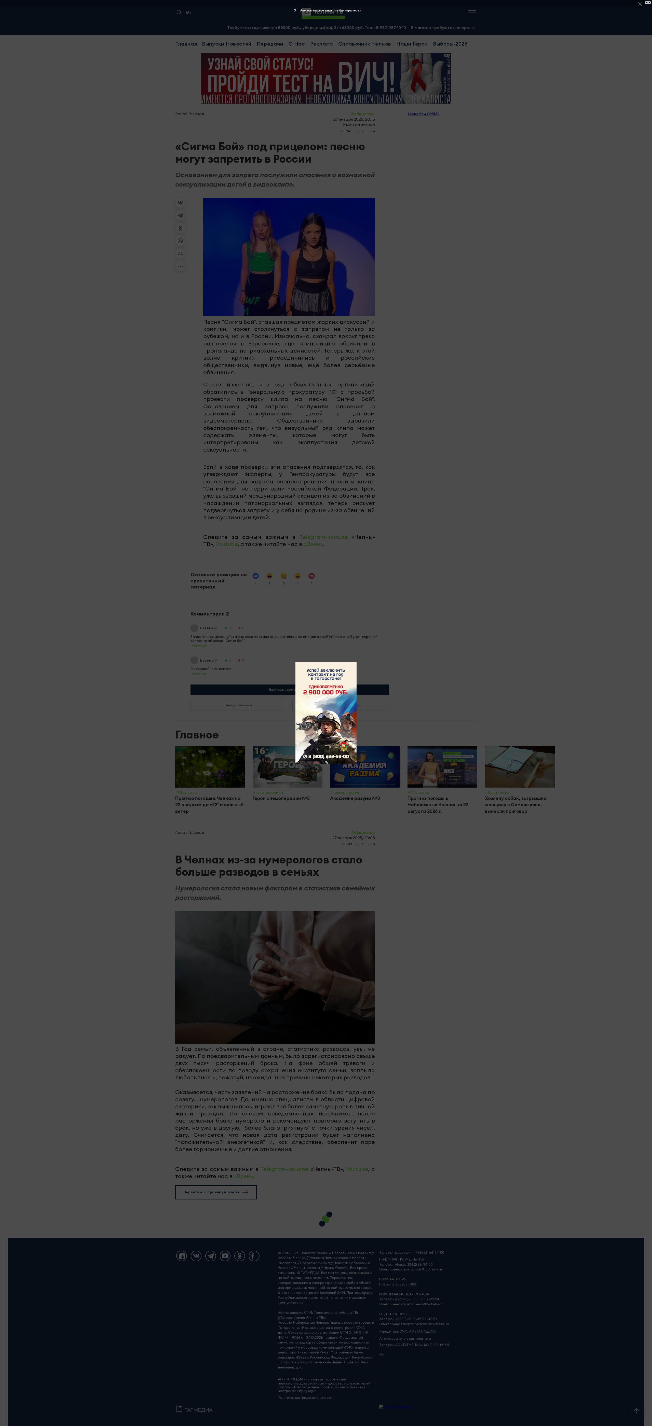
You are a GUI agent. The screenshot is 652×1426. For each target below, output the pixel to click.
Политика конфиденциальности (305, 1398)
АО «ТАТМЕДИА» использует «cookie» (309, 1379)
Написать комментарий (290, 690)
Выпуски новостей (227, 43)
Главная (186, 43)
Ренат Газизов (189, 113)
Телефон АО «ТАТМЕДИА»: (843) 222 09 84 (414, 1345)
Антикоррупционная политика (405, 1338)
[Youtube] (225, 1256)
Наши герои (412, 43)
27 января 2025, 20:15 (354, 119)
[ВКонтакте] (180, 203)
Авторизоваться (239, 705)
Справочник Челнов (364, 43)
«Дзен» (313, 544)
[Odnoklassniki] (239, 1256)
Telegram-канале (324, 536)
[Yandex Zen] (181, 1256)
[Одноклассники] (180, 228)
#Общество (363, 113)
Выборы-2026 (450, 43)
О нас (297, 43)
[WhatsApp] (180, 241)
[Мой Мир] (180, 253)
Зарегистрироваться (340, 705)
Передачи (270, 43)
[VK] (196, 1256)
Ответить (199, 646)
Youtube (227, 544)
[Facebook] (254, 1256)
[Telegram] (180, 215)
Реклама (321, 43)
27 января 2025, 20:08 (353, 837)
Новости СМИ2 (424, 113)
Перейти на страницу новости (211, 1192)
